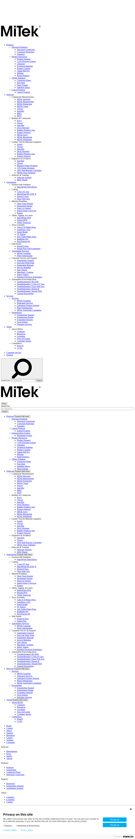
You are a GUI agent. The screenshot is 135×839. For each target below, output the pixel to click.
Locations (21, 336)
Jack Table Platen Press (26, 237)
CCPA (19, 348)
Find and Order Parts (25, 263)
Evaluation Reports (25, 320)
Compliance (17, 717)
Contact (9, 728)
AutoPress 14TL (24, 230)
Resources (21, 334)
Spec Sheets (22, 270)
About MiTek (17, 702)
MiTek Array (22, 135)
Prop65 (20, 719)
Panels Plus (21, 621)
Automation (11, 182)
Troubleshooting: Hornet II (28, 289)
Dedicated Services (25, 303)
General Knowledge (25, 293)
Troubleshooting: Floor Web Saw (31, 286)
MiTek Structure (23, 99)
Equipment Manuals (25, 265)
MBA (19, 113)
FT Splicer (21, 234)
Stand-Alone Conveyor (26, 211)
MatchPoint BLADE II (26, 194)
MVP (19, 116)
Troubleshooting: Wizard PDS (29, 291)
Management (11, 751)
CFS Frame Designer (26, 168)
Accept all (114, 819)
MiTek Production (24, 104)
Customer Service (13, 352)
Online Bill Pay (23, 71)
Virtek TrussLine (24, 222)
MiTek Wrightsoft (24, 139)
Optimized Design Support (28, 305)
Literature (21, 64)
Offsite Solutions (19, 78)
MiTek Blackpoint (24, 137)
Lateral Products (18, 90)
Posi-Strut (21, 464)
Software (10, 94)
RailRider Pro (22, 239)
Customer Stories (24, 341)
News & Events (23, 338)
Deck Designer (23, 128)
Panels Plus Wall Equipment (28, 248)
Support (9, 355)
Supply (20, 144)
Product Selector (24, 132)
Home (8, 726)
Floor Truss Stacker (25, 203)
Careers (9, 738)
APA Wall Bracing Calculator (29, 170)
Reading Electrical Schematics (29, 277)
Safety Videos (22, 275)
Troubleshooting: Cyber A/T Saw (31, 284)
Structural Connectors (26, 49)
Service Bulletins (24, 267)
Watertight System (24, 435)
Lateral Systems (23, 92)
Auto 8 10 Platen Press (26, 227)
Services (9, 296)
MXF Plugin (22, 180)
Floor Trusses (22, 85)
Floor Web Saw (23, 199)
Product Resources (19, 57)
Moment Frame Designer (27, 166)
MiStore (20, 73)
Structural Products (19, 47)
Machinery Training (25, 272)
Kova (19, 121)
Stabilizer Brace (23, 87)
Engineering (17, 312)
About (9, 327)
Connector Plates (24, 80)
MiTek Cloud (22, 106)
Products (10, 45)
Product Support (23, 59)
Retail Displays (23, 76)
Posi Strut (21, 83)
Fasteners (21, 54)
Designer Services (24, 324)
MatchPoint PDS (24, 218)
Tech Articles (22, 322)
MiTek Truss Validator (26, 173)
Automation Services (20, 251)
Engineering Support (25, 315)
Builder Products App (26, 130)
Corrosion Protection (25, 52)
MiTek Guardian (24, 253)
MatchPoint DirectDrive (27, 187)
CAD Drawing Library (26, 61)
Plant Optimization (24, 256)
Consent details (9, 830)
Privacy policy (27, 830)
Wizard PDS (22, 220)
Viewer (20, 109)
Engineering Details (25, 317)
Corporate (10, 742)
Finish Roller (22, 232)
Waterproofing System (21, 433)
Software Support (24, 177)
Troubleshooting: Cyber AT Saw (30, 657)
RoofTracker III (23, 241)
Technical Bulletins (25, 66)
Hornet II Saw (23, 196)
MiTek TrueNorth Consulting (29, 310)
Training (9, 740)
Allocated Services (24, 676)
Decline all (114, 825)
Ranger (20, 213)
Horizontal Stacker (24, 206)
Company (21, 331)
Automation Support (25, 260)
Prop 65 (20, 346)
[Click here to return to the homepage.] (21, 40)
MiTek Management (25, 102)
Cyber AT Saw (23, 192)
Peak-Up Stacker (24, 208)
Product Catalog (23, 68)
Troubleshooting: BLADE (28, 282)
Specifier (20, 111)
